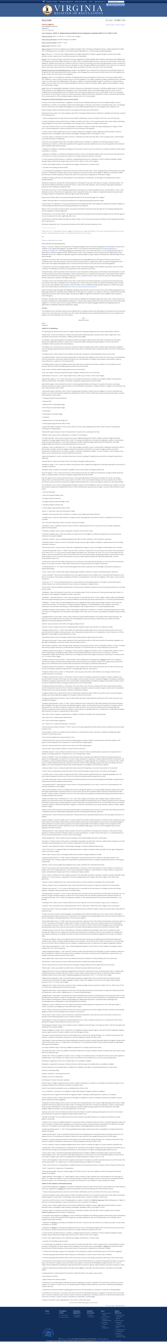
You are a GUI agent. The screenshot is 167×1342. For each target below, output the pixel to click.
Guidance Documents (81, 1)
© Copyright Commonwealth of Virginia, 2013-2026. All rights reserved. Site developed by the (83, 1340)
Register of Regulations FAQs (106, 1319)
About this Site (106, 1317)
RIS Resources (120, 1320)
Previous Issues (64, 1317)
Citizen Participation (105, 1327)
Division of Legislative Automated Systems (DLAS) (108, 1340)
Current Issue (64, 1315)
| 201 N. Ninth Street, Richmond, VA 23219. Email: (84, 1339)
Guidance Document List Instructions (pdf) (120, 1335)
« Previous (107, 25)
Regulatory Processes (105, 1323)
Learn (90, 1)
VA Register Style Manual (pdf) (120, 1330)
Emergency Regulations (66, 1)
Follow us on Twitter (65, 1339)
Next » (113, 25)
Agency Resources (100, 1)
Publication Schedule (119, 1323)
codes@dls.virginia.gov (102, 1339)
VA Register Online (51, 1)
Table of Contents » (120, 25)
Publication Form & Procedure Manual (120, 1316)
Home (48, 1313)
